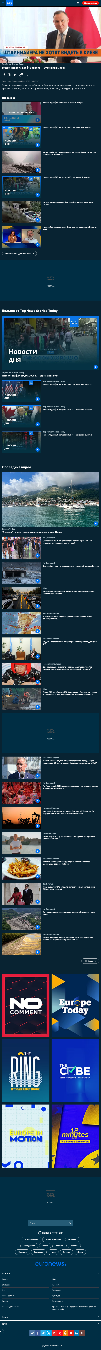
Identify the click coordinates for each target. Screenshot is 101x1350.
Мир (45, 588)
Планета (56, 1285)
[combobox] (50, 1223)
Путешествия (8, 1296)
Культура (56, 1296)
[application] (50, 34)
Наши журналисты (10, 1307)
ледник (74, 1246)
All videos (89, 961)
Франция (22, 1252)
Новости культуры (52, 664)
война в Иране (31, 1239)
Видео (5, 1301)
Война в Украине (53, 1239)
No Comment (49, 538)
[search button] (70, 1223)
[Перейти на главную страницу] (9, 3)
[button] (19, 253)
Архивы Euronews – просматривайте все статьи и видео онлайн (74, 1308)
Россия (66, 1252)
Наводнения (29, 1246)
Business (6, 1285)
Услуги (5, 1317)
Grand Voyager (50, 833)
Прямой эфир (90, 3)
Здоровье (38, 1252)
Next (4, 1290)
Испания (72, 1239)
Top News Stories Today (13, 372)
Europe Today (8, 529)
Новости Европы (51, 613)
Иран (53, 1252)
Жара (80, 1252)
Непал (45, 1246)
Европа (5, 1279)
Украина (59, 1246)
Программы (57, 1301)
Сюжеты (6, 1273)
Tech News (48, 884)
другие (5, 1324)
